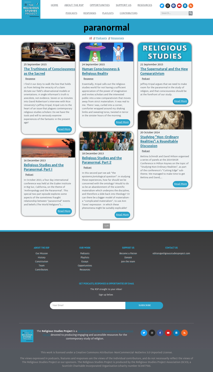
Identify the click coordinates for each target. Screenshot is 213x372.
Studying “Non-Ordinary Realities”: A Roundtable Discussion (159, 141)
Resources (145, 5)
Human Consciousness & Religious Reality (101, 71)
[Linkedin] (185, 5)
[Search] (191, 13)
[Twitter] (162, 5)
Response (30, 78)
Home (54, 5)
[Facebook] (173, 5)
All (90, 38)
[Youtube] (179, 5)
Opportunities (100, 5)
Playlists (108, 13)
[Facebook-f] (160, 333)
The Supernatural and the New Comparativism (164, 71)
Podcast (146, 78)
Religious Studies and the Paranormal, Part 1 (44, 167)
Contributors (128, 13)
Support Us (123, 5)
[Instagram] (167, 5)
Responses (89, 13)
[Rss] (191, 5)
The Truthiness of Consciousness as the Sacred (49, 71)
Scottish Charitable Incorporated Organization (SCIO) (88, 333)
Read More (64, 129)
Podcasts (71, 13)
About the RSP (74, 5)
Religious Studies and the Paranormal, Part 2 (102, 160)
